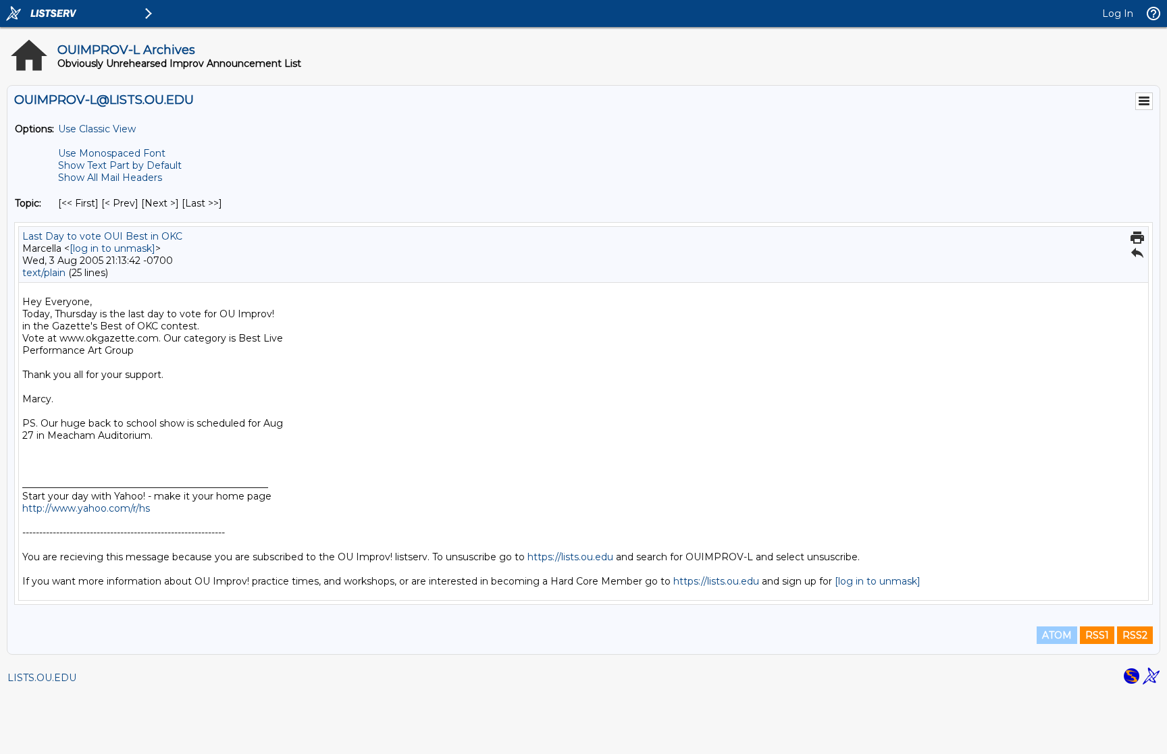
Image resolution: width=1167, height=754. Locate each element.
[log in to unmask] (112, 248)
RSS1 (1097, 635)
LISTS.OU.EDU (41, 678)
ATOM (1057, 635)
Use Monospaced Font (111, 153)
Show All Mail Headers (110, 177)
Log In (1117, 13)
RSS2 (1134, 635)
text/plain (44, 273)
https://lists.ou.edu (570, 557)
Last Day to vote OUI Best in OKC (102, 236)
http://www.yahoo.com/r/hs (86, 508)
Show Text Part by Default (120, 165)
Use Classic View (97, 129)
